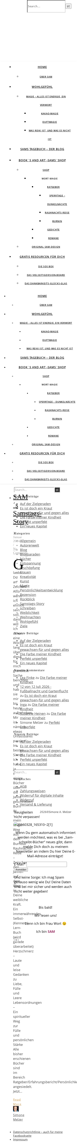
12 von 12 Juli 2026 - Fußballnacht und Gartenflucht (44, 688)
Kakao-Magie (49, 113)
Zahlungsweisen (32, 791)
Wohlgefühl (42, 87)
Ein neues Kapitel (33, 526)
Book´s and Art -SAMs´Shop (42, 160)
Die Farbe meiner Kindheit (40, 517)
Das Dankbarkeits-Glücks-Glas (46, 283)
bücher (25, 558)
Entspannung (30, 563)
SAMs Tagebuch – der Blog (42, 149)
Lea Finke (27, 677)
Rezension (28, 594)
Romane (53, 238)
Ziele (23, 626)
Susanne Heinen (33, 713)
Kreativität (28, 576)
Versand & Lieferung (36, 804)
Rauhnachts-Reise (57, 212)
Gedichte (53, 229)
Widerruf (27, 800)
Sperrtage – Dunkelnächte (57, 401)
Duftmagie (49, 122)
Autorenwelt (29, 545)
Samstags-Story (32, 603)
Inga (23, 704)
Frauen (25, 572)
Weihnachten (30, 617)
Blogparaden (30, 554)
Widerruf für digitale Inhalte (42, 795)
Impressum (20, 1139)
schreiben (28, 608)
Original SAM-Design (46, 246)
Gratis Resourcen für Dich (42, 257)
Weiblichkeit (29, 612)
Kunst (24, 581)
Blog (23, 550)
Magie (25, 585)
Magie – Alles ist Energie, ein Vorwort (46, 323)
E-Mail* (20, 864)
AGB (23, 786)
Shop (46, 170)
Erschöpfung (30, 567)
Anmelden (21, 869)
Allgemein (28, 541)
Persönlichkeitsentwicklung (41, 590)
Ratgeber (53, 187)
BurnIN (57, 221)
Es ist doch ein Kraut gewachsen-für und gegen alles (44, 510)
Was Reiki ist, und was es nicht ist (50, 348)
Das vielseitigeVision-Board (46, 275)
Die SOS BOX (46, 266)
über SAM (46, 76)
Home (42, 67)
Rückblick (27, 599)
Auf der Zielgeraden (35, 504)
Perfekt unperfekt (33, 521)
